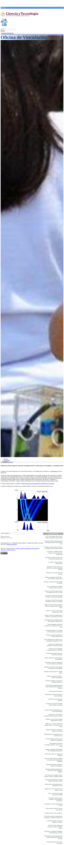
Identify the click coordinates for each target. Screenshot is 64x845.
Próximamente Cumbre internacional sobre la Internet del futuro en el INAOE (53, 837)
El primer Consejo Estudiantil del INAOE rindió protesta (54, 635)
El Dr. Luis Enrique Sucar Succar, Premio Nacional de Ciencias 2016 (53, 537)
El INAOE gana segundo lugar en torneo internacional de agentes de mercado (54, 687)
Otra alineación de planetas (55, 691)
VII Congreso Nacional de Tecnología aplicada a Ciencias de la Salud (53, 745)
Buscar (2, 31)
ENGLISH (3, 7)
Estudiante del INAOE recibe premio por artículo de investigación (53, 667)
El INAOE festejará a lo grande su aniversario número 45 (53, 681)
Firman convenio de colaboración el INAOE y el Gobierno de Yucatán (53, 616)
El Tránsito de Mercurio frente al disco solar (54, 842)
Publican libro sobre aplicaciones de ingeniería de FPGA (53, 785)
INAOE (6, 459)
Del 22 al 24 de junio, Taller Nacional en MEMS (55, 794)
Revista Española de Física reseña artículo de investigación (54, 739)
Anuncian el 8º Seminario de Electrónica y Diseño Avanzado (54, 644)
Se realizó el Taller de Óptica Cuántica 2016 (55, 562)
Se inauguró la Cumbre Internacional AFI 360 (53, 804)
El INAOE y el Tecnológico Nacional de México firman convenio (53, 715)
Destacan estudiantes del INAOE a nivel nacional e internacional (53, 578)
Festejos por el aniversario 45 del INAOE (54, 573)
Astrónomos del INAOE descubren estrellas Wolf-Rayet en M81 (53, 780)
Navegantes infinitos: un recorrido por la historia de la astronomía (54, 631)
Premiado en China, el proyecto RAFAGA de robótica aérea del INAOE (54, 568)
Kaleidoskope (54, 471)
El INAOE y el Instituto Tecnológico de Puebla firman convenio (53, 832)
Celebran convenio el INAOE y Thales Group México (54, 677)
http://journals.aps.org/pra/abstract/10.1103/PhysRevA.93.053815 (38, 483)
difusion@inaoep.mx (12, 544)
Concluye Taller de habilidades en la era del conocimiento (53, 710)
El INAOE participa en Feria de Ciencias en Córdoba (54, 821)
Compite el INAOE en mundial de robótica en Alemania (53, 730)
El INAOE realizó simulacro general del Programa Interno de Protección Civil (53, 542)
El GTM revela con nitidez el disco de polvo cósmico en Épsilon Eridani (53, 775)
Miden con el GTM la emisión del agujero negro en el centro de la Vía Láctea (53, 725)
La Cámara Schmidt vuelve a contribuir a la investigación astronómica (55, 799)
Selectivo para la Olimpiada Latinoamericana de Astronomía (54, 649)
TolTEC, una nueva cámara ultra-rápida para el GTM (54, 611)
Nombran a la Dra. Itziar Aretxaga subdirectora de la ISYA (54, 719)
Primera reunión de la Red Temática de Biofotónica (53, 658)
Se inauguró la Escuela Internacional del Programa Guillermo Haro (53, 620)
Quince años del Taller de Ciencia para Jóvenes (54, 809)
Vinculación (7, 460)
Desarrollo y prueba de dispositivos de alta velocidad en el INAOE (53, 663)
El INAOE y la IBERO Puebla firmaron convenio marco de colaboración (54, 553)
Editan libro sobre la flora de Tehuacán (55, 699)
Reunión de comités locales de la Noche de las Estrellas (54, 654)
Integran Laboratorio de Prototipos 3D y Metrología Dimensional (53, 750)
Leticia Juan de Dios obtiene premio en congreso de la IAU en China (53, 591)
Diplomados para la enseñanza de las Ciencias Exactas (53, 735)
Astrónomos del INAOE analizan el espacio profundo (53, 695)
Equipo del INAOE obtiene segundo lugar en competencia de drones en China (53, 606)
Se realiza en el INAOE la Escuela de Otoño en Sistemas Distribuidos (53, 596)
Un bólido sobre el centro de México (53, 813)
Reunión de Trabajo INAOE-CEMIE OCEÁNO (53, 582)
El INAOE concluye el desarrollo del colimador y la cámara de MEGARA (53, 817)
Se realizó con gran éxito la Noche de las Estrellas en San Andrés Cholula (53, 547)
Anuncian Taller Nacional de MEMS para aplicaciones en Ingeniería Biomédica (53, 760)
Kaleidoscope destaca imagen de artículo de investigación (54, 765)
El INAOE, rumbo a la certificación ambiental (53, 754)
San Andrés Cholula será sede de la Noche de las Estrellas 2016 (53, 558)
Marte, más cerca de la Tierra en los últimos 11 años (53, 789)
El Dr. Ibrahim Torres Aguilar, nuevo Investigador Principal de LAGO (53, 640)
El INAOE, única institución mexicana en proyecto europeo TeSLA (54, 827)
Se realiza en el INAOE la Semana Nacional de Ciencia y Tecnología (53, 601)
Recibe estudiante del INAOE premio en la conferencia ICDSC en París (53, 626)
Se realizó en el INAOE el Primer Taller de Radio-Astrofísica (54, 704)
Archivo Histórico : (5, 533)
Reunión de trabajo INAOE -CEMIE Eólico (53, 672)
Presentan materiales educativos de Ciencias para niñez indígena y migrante (53, 770)
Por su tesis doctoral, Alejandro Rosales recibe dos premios (54, 587)
